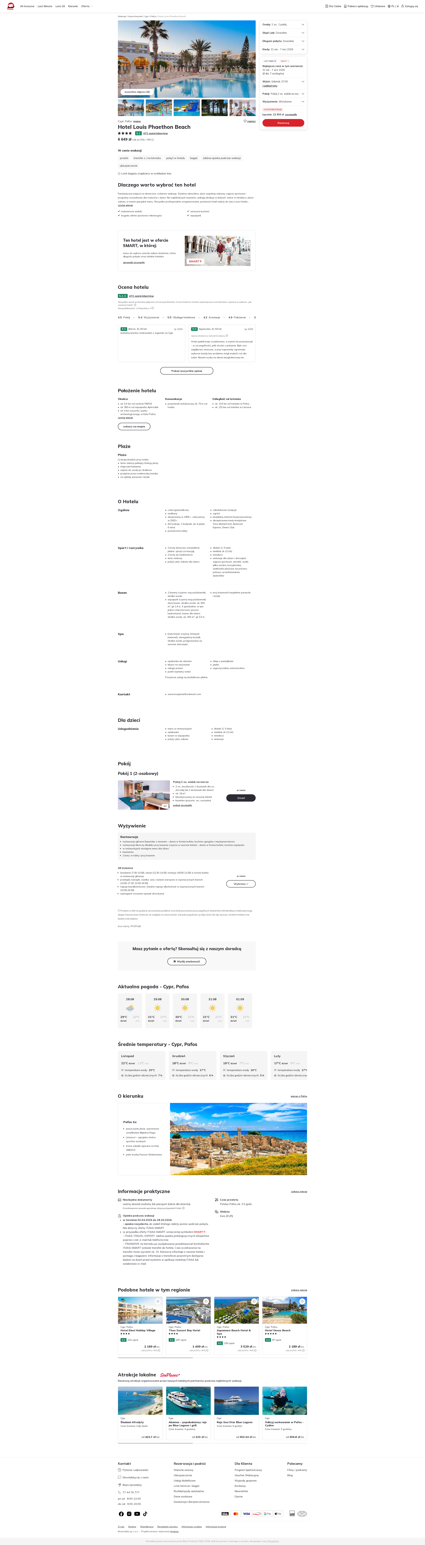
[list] (135, 305)
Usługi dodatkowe (185, 1480)
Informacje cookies (192, 1526)
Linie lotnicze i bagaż (186, 1485)
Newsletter (241, 1491)
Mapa (137, 121)
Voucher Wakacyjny (247, 1475)
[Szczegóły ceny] (153, 140)
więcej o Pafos (299, 1096)
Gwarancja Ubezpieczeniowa (191, 1501)
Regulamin (273, 1541)
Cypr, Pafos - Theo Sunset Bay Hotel (186, 1298)
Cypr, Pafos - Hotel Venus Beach (280, 1298)
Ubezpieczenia (183, 1475)
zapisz (251, 121)
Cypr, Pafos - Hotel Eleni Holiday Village (139, 1298)
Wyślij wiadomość (188, 961)
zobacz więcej (299, 1191)
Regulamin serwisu (167, 1526)
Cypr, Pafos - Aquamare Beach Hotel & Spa (235, 1300)
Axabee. (174, 1531)
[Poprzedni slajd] (122, 794)
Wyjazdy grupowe (246, 1480)
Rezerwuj (283, 123)
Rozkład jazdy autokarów (189, 1491)
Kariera (132, 1526)
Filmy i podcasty (297, 1470)
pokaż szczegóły (182, 805)
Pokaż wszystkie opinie (186, 371)
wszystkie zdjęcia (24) (137, 91)
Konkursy (240, 1485)
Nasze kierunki (135, 16)
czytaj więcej (125, 205)
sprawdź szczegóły (134, 262)
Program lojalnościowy (248, 1470)
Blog (290, 1475)
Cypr (146, 16)
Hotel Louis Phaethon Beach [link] (172, 16)
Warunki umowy (184, 1470)
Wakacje (122, 16)
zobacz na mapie (134, 426)
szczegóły (291, 114)
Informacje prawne (216, 1526)
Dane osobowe (183, 1496)
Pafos (153, 16)
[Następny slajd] (255, 317)
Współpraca (146, 1526)
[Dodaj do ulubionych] (158, 1301)
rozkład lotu (269, 85)
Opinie (239, 1496)
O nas (121, 1526)
